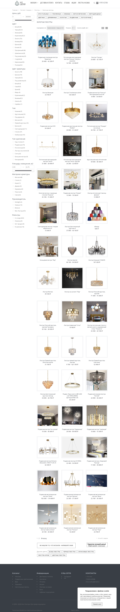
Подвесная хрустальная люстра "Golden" (72, 127)
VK (65, 578)
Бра (16, 582)
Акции (74, 2)
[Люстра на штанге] (72, 278)
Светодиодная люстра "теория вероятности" (48, 227)
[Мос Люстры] (20, 3)
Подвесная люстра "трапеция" (97, 429)
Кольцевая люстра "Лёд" (48, 260)
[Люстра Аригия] (72, 246)
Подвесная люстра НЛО (47, 126)
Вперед (44, 538)
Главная (14, 10)
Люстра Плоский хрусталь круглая (96, 292)
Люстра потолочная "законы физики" (97, 194)
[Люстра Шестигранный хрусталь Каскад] (48, 380)
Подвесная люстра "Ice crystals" (48, 429)
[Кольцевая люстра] (48, 246)
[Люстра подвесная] (72, 311)
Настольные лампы (22, 587)
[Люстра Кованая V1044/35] (97, 246)
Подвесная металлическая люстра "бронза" (72, 495)
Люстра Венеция (47, 93)
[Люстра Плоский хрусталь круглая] (97, 278)
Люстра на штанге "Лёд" (72, 292)
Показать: (68, 28)
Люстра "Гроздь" (96, 57)
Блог (41, 589)
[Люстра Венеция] (48, 79)
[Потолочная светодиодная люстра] (72, 43)
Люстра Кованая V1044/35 (96, 260)
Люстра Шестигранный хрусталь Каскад (47, 395)
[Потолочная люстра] (97, 112)
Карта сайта (75, 610)
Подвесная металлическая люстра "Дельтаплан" (47, 529)
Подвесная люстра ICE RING (72, 461)
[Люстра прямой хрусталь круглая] (72, 347)
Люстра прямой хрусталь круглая (72, 361)
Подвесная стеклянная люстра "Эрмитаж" (48, 58)
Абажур (96, 226)
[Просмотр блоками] (103, 28)
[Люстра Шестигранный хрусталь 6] (72, 213)
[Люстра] (97, 43)
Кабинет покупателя (47, 592)
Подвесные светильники (24, 579)
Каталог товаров (25, 10)
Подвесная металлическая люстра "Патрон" (72, 529)
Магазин (33, 2)
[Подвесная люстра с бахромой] (97, 447)
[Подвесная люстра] (97, 79)
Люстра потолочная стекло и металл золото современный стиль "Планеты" (96, 327)
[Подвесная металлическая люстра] (48, 481)
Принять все (97, 604)
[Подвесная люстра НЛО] (48, 112)
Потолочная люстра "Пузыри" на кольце (96, 127)
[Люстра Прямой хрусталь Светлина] (97, 347)
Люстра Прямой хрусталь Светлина (97, 361)
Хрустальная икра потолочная (96, 160)
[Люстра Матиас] (48, 278)
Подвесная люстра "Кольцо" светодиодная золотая (97, 93)
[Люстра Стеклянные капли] (72, 79)
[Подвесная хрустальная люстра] (72, 112)
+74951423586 (103, 2)
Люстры (37, 10)
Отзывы (67, 2)
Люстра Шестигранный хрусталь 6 (72, 227)
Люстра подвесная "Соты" (72, 325)
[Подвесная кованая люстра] (97, 380)
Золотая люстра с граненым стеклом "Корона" (48, 194)
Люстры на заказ (84, 2)
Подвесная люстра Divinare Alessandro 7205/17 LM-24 (47, 462)
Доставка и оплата (46, 2)
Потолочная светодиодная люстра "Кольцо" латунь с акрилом (72, 59)
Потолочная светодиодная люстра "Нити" (47, 160)
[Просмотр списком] (106, 28)
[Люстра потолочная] (97, 179)
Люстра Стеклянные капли (72, 93)
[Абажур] (97, 213)
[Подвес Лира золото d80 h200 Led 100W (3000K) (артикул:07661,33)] (72, 380)
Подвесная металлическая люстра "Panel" (47, 495)
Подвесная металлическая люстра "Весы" (96, 495)
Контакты (58, 2)
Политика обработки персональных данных (27, 610)
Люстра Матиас (48, 292)
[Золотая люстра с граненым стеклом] (48, 179)
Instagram (67, 576)
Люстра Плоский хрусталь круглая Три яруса (47, 326)
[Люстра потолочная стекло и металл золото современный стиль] (97, 311)
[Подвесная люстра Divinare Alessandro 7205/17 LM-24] (48, 447)
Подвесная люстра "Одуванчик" (72, 429)
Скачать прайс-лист (82, 28)
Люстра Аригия (72, 260)
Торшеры (18, 584)
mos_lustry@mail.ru (92, 582)
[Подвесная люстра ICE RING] (72, 447)
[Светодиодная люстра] (48, 213)
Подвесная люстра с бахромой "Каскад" (97, 462)
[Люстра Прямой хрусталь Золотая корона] (48, 347)
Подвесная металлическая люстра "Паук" (96, 529)
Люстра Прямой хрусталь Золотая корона (48, 361)
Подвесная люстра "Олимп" (72, 193)
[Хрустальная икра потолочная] (97, 146)
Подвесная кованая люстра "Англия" (97, 395)
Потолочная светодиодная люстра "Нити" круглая (72, 160)
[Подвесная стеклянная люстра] (48, 43)
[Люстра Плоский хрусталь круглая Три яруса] (48, 311)
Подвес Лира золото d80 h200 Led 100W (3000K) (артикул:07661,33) (72, 396)
